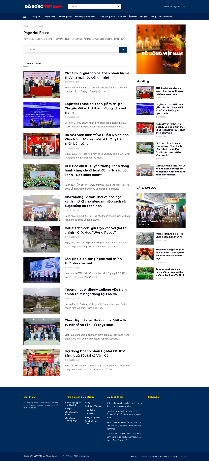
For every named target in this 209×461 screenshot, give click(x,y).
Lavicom (86, 456)
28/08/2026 (70, 82)
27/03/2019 (161, 279)
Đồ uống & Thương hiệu (71, 419)
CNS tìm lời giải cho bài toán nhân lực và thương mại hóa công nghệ (169, 91)
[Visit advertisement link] (161, 49)
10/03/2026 (70, 299)
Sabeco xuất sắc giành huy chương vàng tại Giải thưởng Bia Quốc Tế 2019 (170, 272)
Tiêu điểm (90, 410)
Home (25, 26)
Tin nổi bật (90, 414)
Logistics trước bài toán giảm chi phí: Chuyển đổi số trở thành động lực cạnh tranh (96, 108)
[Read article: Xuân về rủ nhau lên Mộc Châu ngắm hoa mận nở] (145, 238)
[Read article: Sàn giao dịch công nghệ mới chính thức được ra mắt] (41, 270)
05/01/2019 (161, 240)
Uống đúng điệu (107, 17)
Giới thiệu (134, 456)
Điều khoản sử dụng (168, 456)
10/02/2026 (70, 329)
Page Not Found (36, 26)
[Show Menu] (24, 17)
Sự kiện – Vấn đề (93, 406)
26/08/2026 (70, 117)
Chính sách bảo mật (149, 456)
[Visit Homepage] (43, 6)
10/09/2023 (161, 262)
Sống (153, 17)
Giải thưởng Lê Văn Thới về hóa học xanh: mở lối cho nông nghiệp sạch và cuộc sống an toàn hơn (95, 201)
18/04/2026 (70, 179)
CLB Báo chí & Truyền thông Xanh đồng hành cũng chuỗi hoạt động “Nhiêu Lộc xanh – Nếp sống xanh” (97, 170)
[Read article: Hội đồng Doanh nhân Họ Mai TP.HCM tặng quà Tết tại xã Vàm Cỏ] (41, 362)
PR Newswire (165, 17)
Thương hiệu (65, 17)
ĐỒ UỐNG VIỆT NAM (37, 456)
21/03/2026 (70, 268)
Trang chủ (36, 17)
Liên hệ (183, 456)
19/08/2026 (70, 148)
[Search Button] (118, 6)
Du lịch (143, 17)
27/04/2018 (144, 225)
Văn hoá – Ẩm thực (127, 17)
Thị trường (50, 17)
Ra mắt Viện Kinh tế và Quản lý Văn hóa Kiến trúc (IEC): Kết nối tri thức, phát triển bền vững (97, 139)
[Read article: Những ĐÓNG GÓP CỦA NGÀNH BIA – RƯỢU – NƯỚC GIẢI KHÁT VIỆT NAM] (161, 210)
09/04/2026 (70, 237)
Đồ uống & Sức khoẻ (85, 17)
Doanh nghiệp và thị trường (73, 403)
